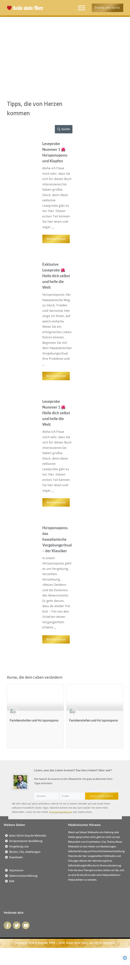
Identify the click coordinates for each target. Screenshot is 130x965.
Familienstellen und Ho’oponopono (34, 720)
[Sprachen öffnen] (125, 958)
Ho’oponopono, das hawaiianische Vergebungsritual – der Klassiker (57, 539)
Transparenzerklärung (60, 811)
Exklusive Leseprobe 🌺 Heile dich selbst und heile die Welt (56, 276)
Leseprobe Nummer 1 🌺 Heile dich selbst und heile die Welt (56, 413)
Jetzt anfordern (101, 796)
